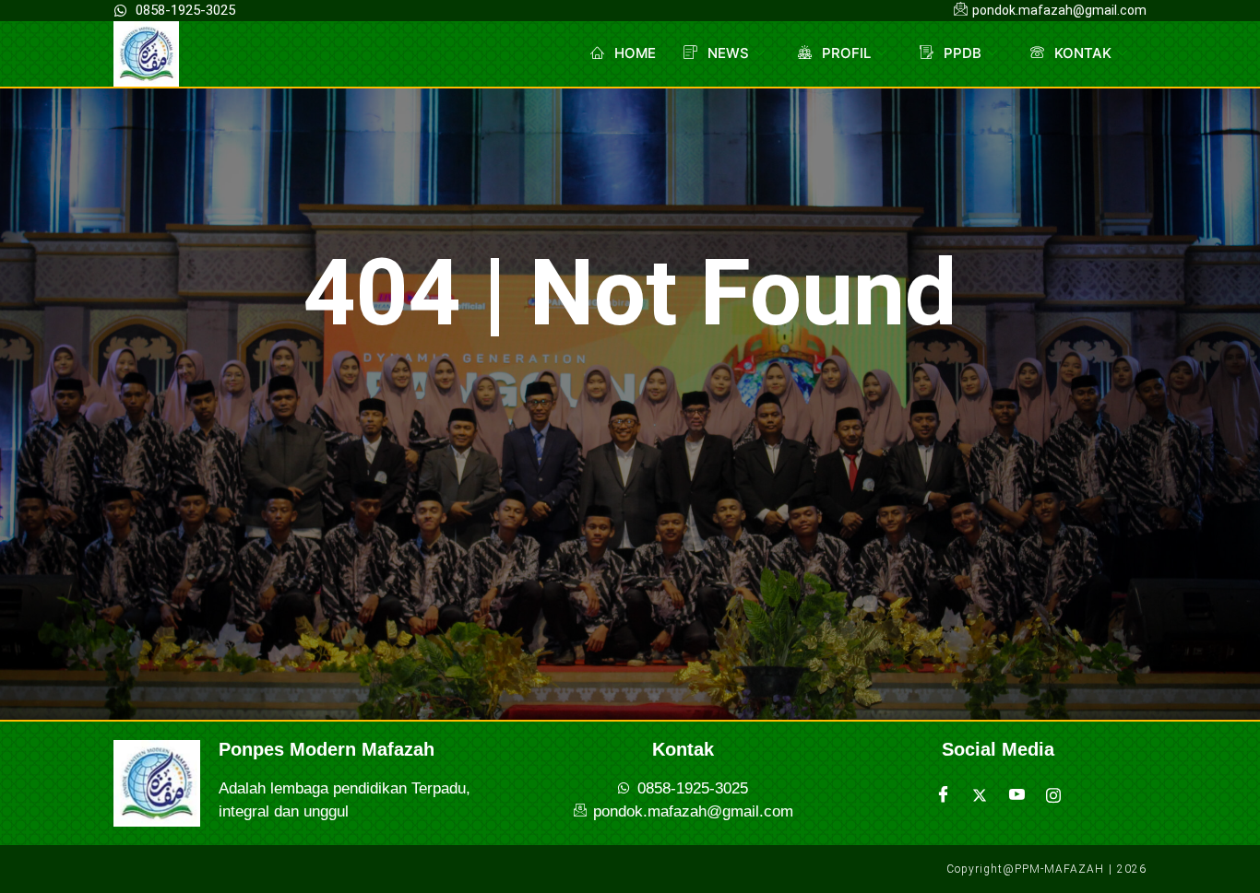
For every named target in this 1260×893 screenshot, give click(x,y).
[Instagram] (1053, 795)
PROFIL (846, 53)
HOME (635, 53)
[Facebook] (943, 795)
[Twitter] (979, 795)
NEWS (728, 53)
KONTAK (1082, 53)
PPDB (962, 53)
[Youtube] (1016, 795)
